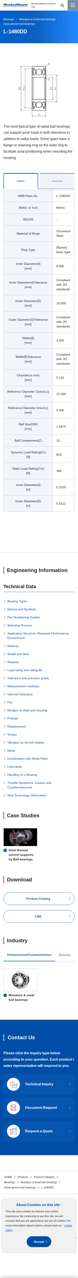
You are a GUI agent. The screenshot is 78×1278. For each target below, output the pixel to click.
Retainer (13, 662)
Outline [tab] (21, 181)
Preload (12, 718)
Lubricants (14, 766)
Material (12, 646)
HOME (8, 1177)
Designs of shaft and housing (27, 710)
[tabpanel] (39, 353)
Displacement (16, 726)
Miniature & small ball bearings (39, 1182)
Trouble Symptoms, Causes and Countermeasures (29, 785)
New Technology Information (26, 795)
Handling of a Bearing (22, 774)
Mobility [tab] (65, 955)
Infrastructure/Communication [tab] (29, 954)
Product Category (44, 1177)
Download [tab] (57, 181)
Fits (9, 702)
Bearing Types (17, 601)
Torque (12, 734)
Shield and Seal (18, 654)
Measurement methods (23, 686)
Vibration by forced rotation (25, 742)
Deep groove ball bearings (20, 1187)
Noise (11, 750)
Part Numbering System (23, 617)
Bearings (9, 1182)
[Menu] (73, 5)
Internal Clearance (20, 694)
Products (23, 1177)
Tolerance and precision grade (28, 678)
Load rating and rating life (24, 670)
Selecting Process (19, 625)
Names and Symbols (21, 609)
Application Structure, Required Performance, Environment (38, 636)
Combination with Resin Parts (27, 758)
